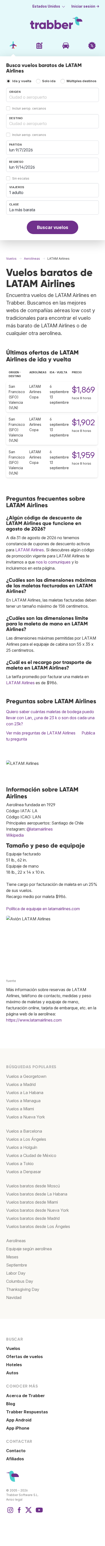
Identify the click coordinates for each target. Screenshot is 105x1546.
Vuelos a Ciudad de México (31, 1155)
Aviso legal (14, 1499)
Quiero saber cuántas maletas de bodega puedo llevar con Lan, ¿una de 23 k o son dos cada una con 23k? (50, 717)
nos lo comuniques (53, 562)
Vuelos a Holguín (21, 1147)
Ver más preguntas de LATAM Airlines (40, 732)
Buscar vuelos (52, 227)
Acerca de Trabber (25, 1395)
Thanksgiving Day (22, 1289)
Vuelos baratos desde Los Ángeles (38, 1226)
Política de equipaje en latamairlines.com (43, 908)
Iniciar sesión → (85, 6)
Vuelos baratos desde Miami (32, 1202)
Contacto (15, 1450)
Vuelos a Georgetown (26, 1076)
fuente (11, 981)
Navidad (13, 1297)
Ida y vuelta (21, 81)
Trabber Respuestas (27, 1411)
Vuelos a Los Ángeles (26, 1139)
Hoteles (14, 1364)
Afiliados (15, 1458)
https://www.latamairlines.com (34, 1020)
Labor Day (15, 1273)
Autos (12, 1372)
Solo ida (49, 81)
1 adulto (16, 192)
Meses (12, 1256)
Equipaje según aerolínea (29, 1248)
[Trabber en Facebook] (19, 1512)
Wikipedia (15, 835)
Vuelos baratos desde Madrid (33, 1218)
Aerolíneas (16, 1240)
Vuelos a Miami (20, 1108)
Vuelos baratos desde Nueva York (37, 1210)
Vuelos (13, 1348)
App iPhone (17, 1428)
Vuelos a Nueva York (25, 1116)
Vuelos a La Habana (24, 1092)
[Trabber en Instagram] (10, 1512)
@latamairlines (40, 829)
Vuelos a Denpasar (23, 1171)
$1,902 (83, 422)
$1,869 (83, 390)
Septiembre (16, 1265)
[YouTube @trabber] (38, 1512)
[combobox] (52, 95)
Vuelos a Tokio (20, 1163)
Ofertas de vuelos (24, 1356)
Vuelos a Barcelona (24, 1131)
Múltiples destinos (81, 81)
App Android (18, 1419)
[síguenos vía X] (28, 1512)
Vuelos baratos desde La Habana (36, 1194)
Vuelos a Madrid (21, 1084)
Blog (10, 1403)
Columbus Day (19, 1281)
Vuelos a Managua (23, 1100)
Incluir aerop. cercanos (29, 109)
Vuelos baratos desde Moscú (33, 1185)
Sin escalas (20, 179)
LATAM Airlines (29, 549)
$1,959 (83, 455)
